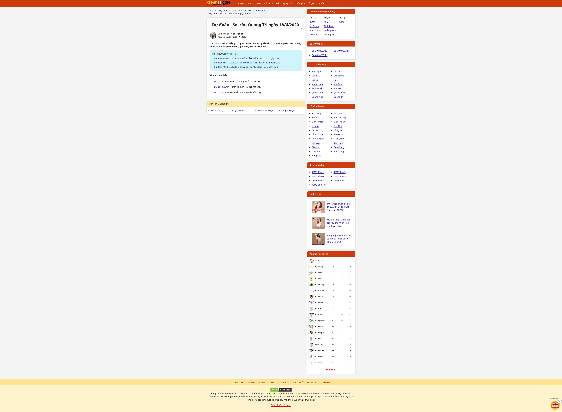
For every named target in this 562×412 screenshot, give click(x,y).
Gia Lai (315, 79)
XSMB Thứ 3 (340, 171)
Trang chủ (238, 382)
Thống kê (300, 3)
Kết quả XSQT (217, 110)
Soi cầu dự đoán (272, 3)
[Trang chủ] (218, 3)
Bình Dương (340, 117)
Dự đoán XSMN (221, 86)
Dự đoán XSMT (221, 92)
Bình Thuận (315, 30)
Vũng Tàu (316, 155)
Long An (316, 142)
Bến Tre (315, 117)
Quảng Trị (329, 34)
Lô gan (311, 3)
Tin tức (320, 3)
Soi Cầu (283, 382)
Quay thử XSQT (242, 110)
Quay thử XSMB (319, 50)
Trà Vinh (316, 151)
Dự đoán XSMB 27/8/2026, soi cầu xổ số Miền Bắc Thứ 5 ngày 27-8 (246, 66)
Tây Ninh (314, 34)
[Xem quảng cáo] (555, 405)
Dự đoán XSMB (221, 81)
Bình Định (329, 26)
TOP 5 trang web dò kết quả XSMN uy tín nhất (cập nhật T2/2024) (338, 207)
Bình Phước (317, 121)
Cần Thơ (338, 125)
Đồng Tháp (317, 134)
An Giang (314, 26)
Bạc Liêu (338, 113)
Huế (336, 79)
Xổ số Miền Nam (318, 106)
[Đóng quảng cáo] (559, 401)
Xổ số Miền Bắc (317, 164)
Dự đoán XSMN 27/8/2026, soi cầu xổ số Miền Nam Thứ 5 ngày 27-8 (246, 58)
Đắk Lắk (316, 75)
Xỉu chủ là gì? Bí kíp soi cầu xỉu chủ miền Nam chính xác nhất (338, 222)
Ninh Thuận (317, 88)
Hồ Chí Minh (318, 138)
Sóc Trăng (338, 142)
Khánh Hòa (317, 84)
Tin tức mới (315, 193)
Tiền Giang (339, 147)
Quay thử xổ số (317, 43)
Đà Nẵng (338, 71)
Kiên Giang (339, 138)
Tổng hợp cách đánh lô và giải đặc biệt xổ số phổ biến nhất (338, 238)
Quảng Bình (330, 30)
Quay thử (287, 3)
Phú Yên (338, 88)
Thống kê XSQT (265, 110)
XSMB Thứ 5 (340, 176)
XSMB (241, 3)
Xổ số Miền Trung (318, 64)
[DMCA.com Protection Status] (281, 390)
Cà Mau (315, 125)
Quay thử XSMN (319, 55)
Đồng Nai (338, 130)
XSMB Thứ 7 (340, 180)
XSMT (258, 3)
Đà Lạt (315, 130)
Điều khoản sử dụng (281, 405)
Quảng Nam (340, 92)
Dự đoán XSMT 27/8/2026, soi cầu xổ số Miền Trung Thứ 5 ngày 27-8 (247, 62)
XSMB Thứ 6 (318, 180)
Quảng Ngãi (318, 96)
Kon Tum (338, 84)
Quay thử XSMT (341, 50)
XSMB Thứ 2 (318, 171)
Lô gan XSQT (287, 110)
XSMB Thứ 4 (318, 176)
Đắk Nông (339, 75)
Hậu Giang (339, 134)
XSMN (249, 3)
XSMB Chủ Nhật (319, 184)
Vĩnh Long (339, 151)
